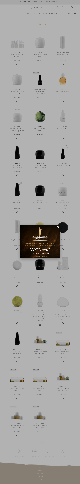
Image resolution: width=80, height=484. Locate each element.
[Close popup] (58, 227)
